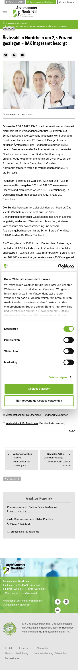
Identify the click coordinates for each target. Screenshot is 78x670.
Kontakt (9, 648)
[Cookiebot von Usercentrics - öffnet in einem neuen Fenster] (58, 266)
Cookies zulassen (39, 388)
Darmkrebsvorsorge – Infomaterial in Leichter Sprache (57, 460)
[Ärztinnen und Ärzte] (39, 85)
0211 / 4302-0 (14, 589)
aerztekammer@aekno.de (24, 593)
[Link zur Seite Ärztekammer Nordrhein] (4, 23)
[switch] (68, 340)
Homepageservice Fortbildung (42, 2)
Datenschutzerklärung (16, 653)
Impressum (25, 648)
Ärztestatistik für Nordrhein (22, 423)
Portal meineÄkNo (16, 2)
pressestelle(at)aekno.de (25, 531)
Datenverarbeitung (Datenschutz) (51, 653)
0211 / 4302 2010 (20, 511)
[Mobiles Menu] (5, 11)
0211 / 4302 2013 (20, 523)
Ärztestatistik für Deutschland (23, 414)
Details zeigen (58, 377)
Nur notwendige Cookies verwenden (39, 400)
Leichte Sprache (67, 2)
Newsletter (42, 648)
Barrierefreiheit (12, 658)
